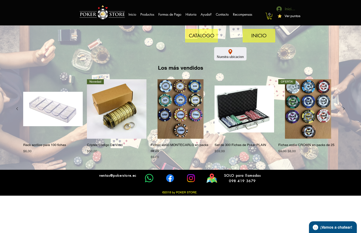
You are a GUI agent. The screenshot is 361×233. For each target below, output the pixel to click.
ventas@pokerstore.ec (118, 175)
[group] (180, 119)
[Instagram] (191, 178)
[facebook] (170, 178)
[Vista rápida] (53, 109)
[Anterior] (17, 108)
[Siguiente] (343, 108)
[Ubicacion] (212, 178)
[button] (269, 16)
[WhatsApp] (149, 178)
